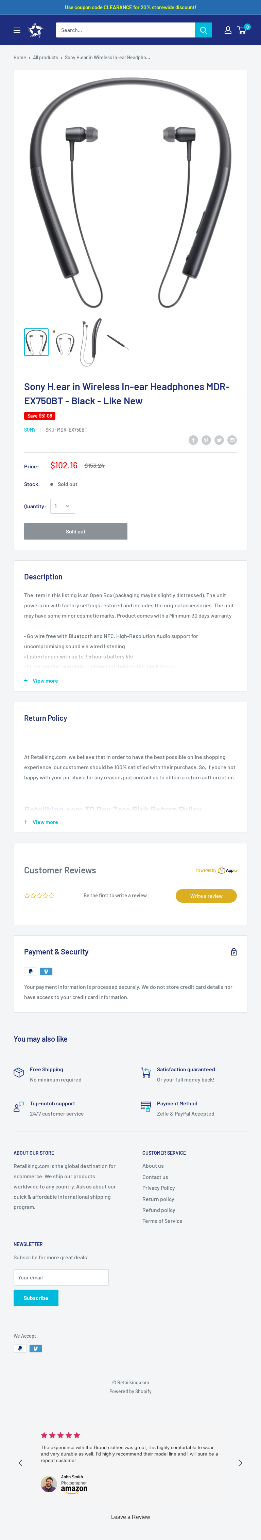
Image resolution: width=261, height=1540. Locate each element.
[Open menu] (17, 30)
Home (20, 57)
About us (153, 1165)
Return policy (158, 1199)
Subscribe (36, 1297)
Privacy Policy (158, 1187)
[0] (242, 30)
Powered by (206, 870)
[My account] (228, 30)
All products (45, 57)
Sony (30, 430)
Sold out (76, 531)
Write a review (206, 896)
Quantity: (35, 506)
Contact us (155, 1176)
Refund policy (158, 1210)
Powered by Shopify (130, 1391)
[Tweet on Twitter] (219, 439)
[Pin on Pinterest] (206, 439)
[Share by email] (232, 439)
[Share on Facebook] (193, 439)
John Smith (72, 1477)
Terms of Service (162, 1220)
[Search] (203, 29)
